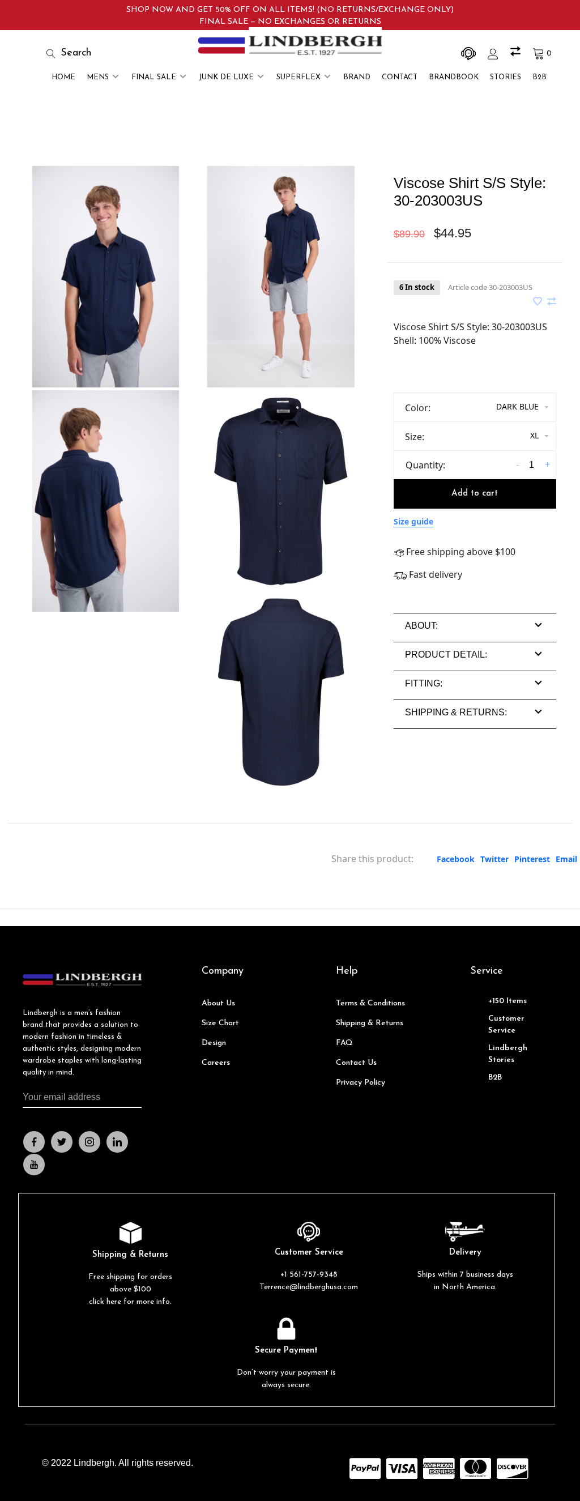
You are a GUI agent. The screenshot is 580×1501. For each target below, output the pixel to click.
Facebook (456, 859)
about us (218, 1003)
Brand (356, 77)
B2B (539, 77)
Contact (399, 77)
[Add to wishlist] (538, 302)
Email (566, 859)
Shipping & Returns (369, 1023)
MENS (98, 77)
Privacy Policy (360, 1082)
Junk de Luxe (226, 77)
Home (63, 77)
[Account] (494, 53)
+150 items (507, 1001)
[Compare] (516, 53)
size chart (220, 1023)
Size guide (413, 521)
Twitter (494, 859)
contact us (356, 1063)
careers (216, 1063)
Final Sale (153, 77)
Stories (505, 77)
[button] (421, 625)
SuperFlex (298, 77)
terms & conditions (370, 1003)
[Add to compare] (551, 302)
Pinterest (532, 859)
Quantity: (425, 465)
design (214, 1043)
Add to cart (474, 493)
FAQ (344, 1043)
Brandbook (454, 77)
